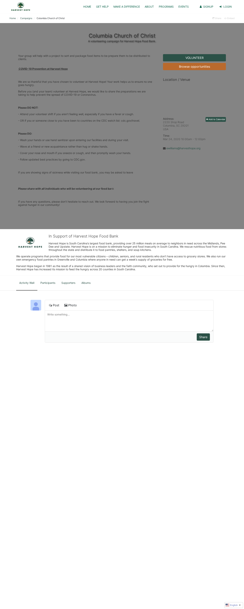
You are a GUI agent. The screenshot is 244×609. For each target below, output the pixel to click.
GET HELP (102, 6)
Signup (208, 6)
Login (227, 6)
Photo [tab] (72, 305)
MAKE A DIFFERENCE (126, 6)
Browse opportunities (194, 66)
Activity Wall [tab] (26, 282)
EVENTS (183, 6)
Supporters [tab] (68, 282)
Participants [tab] (47, 282)
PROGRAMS (166, 6)
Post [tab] (56, 305)
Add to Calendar (216, 119)
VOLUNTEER (194, 58)
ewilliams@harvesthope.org (183, 148)
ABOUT (149, 6)
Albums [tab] (86, 282)
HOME (87, 6)
